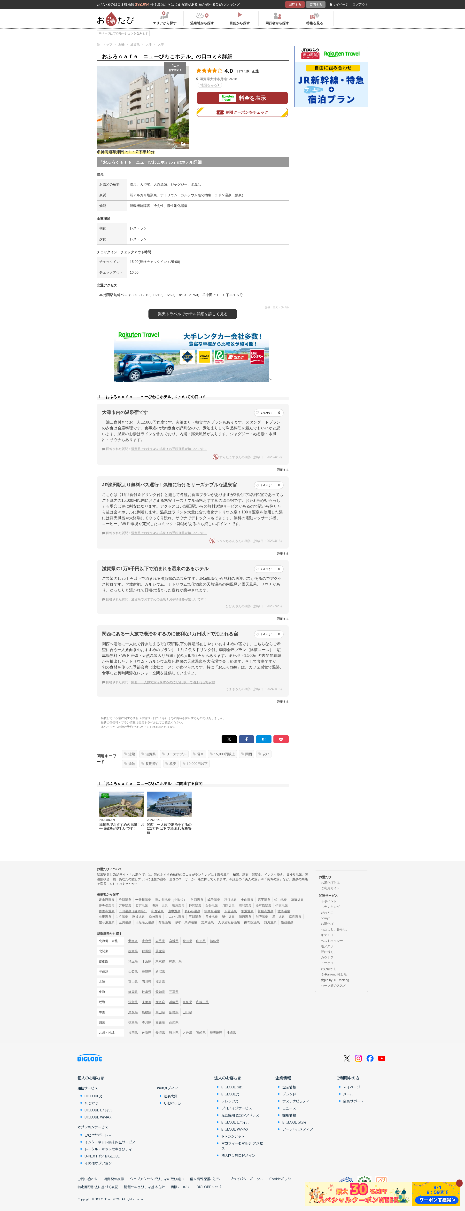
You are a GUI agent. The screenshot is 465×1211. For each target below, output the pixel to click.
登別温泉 (125, 900)
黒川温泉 (278, 917)
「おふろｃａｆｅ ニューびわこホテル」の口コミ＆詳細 (164, 56)
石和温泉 (245, 905)
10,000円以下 (197, 764)
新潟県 (160, 971)
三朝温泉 (195, 917)
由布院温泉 (252, 922)
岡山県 (160, 1012)
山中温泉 (174, 911)
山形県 (201, 941)
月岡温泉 (228, 905)
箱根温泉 (164, 922)
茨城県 (160, 951)
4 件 (255, 71)
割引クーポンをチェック (247, 112)
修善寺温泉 (107, 911)
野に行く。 (329, 952)
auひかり (92, 1103)
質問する (316, 4)
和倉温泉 (157, 911)
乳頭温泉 (197, 900)
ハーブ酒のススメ (333, 985)
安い (266, 754)
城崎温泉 (284, 911)
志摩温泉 (207, 922)
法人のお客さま (227, 1078)
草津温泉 (297, 900)
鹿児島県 (216, 1032)
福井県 (160, 981)
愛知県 (160, 992)
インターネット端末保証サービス (110, 1142)
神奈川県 (175, 961)
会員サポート (353, 1101)
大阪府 (160, 1002)
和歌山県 (202, 1002)
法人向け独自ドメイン (238, 1155)
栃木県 (133, 951)
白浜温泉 (122, 917)
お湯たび (327, 924)
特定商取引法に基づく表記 (98, 1186)
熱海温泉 (270, 922)
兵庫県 (173, 1002)
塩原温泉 (178, 905)
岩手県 (160, 941)
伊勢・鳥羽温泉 (186, 922)
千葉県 (146, 961)
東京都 (160, 961)
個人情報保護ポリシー (207, 1178)
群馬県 (146, 951)
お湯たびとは (330, 882)
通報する (283, 470)
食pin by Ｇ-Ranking (335, 980)
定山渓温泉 (107, 900)
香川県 (146, 1022)
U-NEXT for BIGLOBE (102, 1156)
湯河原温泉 (263, 905)
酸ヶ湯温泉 (107, 922)
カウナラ (327, 957)
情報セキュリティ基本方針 (144, 1186)
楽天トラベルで (193, 314)
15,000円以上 (224, 754)
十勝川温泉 (143, 900)
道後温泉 (155, 917)
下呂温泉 (230, 911)
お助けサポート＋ (98, 1134)
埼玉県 (133, 961)
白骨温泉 (211, 905)
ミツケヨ (327, 963)
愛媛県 (160, 1022)
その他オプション (98, 1163)
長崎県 (160, 1032)
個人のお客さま (91, 1078)
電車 (200, 754)
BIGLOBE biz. (232, 1087)
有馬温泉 (105, 917)
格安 (173, 764)
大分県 (187, 1032)
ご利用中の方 (347, 1078)
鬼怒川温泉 (160, 905)
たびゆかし (329, 969)
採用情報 (289, 1115)
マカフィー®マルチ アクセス (242, 1146)
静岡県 (133, 992)
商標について (180, 1186)
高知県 (173, 1022)
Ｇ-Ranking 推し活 (334, 974)
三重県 (173, 992)
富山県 (133, 981)
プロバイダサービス (236, 1108)
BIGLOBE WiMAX (98, 1117)
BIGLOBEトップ (209, 1186)
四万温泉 (141, 905)
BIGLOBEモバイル (99, 1110)
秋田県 (187, 941)
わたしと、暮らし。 (335, 929)
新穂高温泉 (265, 911)
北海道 (133, 941)
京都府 (146, 1002)
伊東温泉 (281, 905)
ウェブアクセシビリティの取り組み (157, 1178)
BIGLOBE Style (294, 1122)
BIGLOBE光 (93, 1095)
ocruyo (325, 918)
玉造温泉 (211, 917)
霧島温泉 (295, 917)
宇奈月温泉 (212, 911)
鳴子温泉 (214, 900)
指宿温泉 (287, 922)
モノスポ (327, 946)
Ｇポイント (329, 901)
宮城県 (173, 941)
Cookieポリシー (281, 1178)
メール (348, 1094)
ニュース (289, 1108)
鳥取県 (133, 1012)
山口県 (187, 1012)
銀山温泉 (280, 900)
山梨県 (133, 971)
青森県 (146, 941)
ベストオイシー (332, 941)
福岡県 (133, 1032)
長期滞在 (152, 764)
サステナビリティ (296, 1101)
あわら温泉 (192, 911)
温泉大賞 (171, 1095)
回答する (295, 4)
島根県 (146, 1012)
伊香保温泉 (107, 905)
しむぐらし (172, 1103)
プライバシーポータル (247, 1178)
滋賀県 (151, 754)
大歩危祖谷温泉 (229, 922)
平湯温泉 (247, 911)
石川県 (146, 981)
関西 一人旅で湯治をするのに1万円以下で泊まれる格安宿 (173, 682)
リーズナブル (176, 754)
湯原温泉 (245, 917)
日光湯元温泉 (144, 922)
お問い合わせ (88, 1178)
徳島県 (133, 1022)
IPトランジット (233, 1136)
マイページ (341, 4)
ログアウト (360, 4)
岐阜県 (146, 992)
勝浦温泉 (138, 917)
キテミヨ (327, 935)
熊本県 (173, 1032)
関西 (248, 754)
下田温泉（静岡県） (133, 911)
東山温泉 (247, 900)
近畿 (131, 754)
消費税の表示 (114, 1178)
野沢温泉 (195, 905)
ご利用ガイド (330, 888)
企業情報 (283, 1078)
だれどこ (327, 912)
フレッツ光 (229, 1101)
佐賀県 (146, 1032)
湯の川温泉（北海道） (171, 900)
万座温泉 (125, 905)
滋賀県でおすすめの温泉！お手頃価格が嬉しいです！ (169, 449)
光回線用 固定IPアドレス (240, 1115)
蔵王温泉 (264, 900)
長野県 (146, 971)
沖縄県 (231, 1032)
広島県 (173, 1012)
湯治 (131, 764)
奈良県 (187, 1002)
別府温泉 (262, 917)
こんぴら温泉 (175, 917)
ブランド (289, 1094)
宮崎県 (201, 1032)
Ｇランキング (330, 907)
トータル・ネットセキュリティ (108, 1149)
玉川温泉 (125, 922)
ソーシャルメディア (297, 1129)
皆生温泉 (228, 917)
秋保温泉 (230, 900)
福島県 (214, 941)
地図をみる (208, 85)
